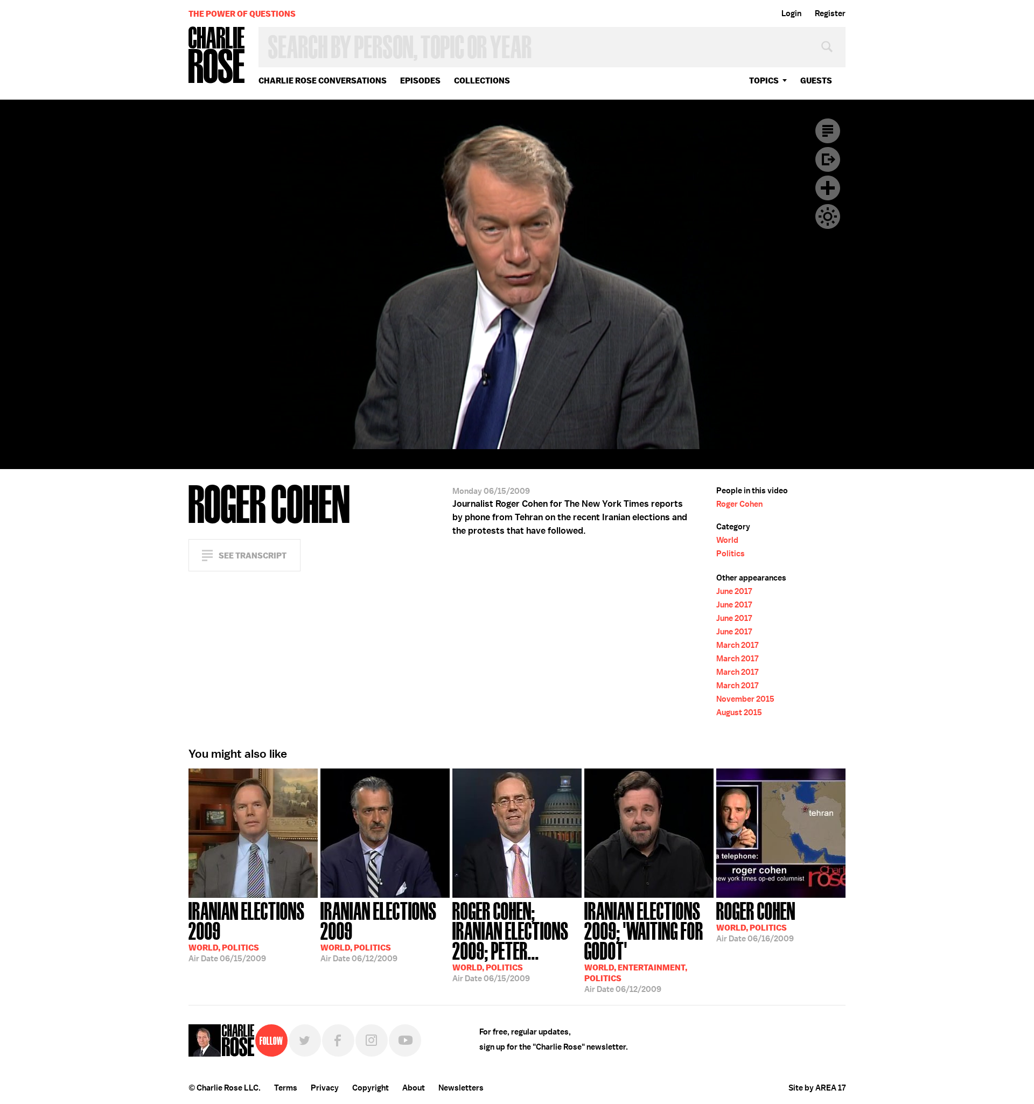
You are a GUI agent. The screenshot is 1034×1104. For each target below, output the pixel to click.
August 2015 (739, 712)
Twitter (305, 1040)
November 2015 (745, 699)
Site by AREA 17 (817, 1087)
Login (791, 13)
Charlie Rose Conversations (322, 80)
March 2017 (737, 645)
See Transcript (253, 555)
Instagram (371, 1040)
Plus (827, 188)
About (413, 1087)
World (727, 540)
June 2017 (734, 591)
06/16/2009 (755, 921)
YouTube (405, 1040)
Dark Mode (827, 216)
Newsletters (461, 1087)
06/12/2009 (378, 931)
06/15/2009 (246, 931)
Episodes (420, 80)
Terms (285, 1087)
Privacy (325, 1087)
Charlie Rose (217, 55)
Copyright (370, 1087)
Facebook (338, 1040)
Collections (482, 80)
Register (830, 13)
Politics (730, 553)
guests (816, 80)
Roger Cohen (739, 504)
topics (764, 80)
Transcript (827, 130)
